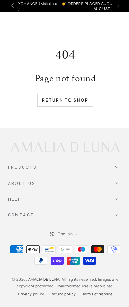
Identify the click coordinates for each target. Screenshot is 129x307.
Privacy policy (31, 293)
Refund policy (63, 293)
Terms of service (97, 293)
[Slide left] (13, 6)
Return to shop (65, 100)
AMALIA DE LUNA (44, 279)
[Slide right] (117, 6)
